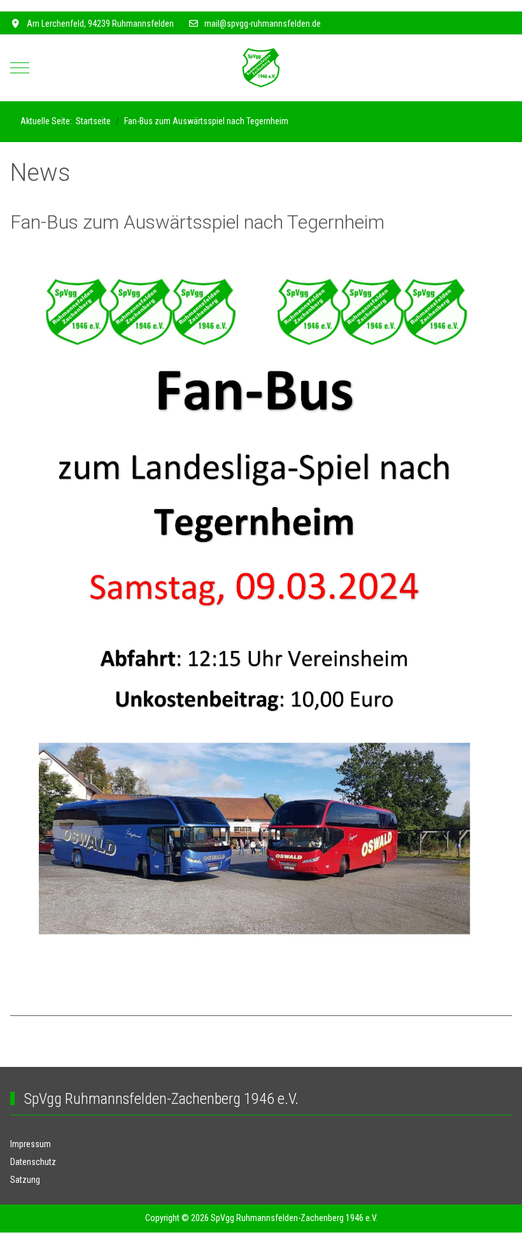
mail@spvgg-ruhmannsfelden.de (262, 23)
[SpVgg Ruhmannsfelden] (261, 68)
